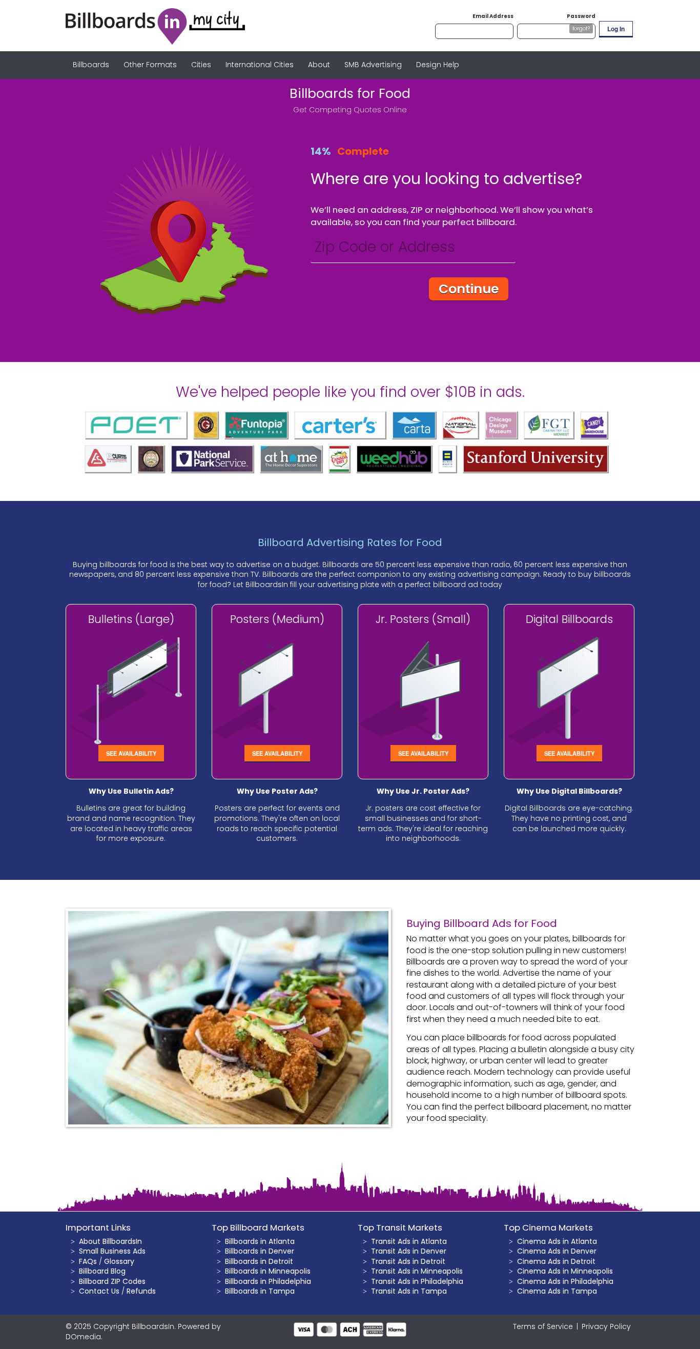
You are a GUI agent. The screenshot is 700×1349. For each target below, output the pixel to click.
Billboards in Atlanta (260, 1241)
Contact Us (99, 1291)
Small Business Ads (112, 1251)
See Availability (131, 753)
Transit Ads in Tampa (409, 1291)
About (319, 64)
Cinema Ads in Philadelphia (565, 1281)
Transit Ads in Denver (408, 1251)
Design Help (437, 64)
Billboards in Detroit (259, 1261)
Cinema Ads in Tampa (557, 1291)
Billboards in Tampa (260, 1291)
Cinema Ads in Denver (556, 1251)
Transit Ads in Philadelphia (417, 1281)
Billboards (91, 64)
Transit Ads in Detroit (408, 1261)
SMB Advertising (373, 64)
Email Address (492, 16)
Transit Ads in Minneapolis (417, 1271)
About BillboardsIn (110, 1241)
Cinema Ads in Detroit (556, 1261)
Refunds (141, 1291)
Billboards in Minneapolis (268, 1271)
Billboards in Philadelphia (268, 1281)
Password (581, 16)
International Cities (259, 64)
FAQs (88, 1261)
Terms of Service (543, 1326)
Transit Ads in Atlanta (409, 1241)
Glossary (119, 1261)
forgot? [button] (581, 28)
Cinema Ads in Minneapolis (565, 1271)
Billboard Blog (102, 1271)
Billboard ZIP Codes (112, 1281)
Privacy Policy (606, 1326)
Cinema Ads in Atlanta (557, 1241)
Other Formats (150, 64)
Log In (616, 28)
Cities (201, 64)
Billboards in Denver (259, 1251)
